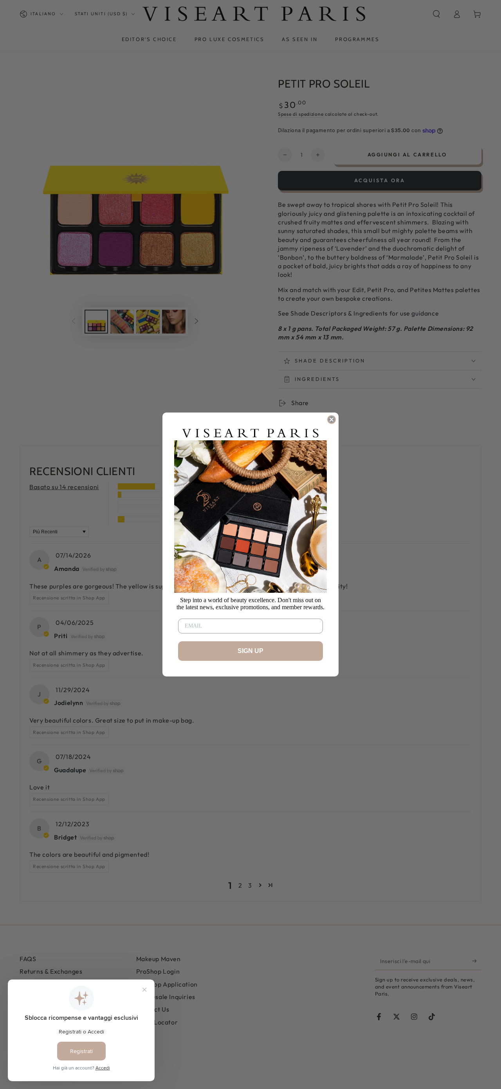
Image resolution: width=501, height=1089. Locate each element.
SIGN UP (250, 651)
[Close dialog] (331, 419)
